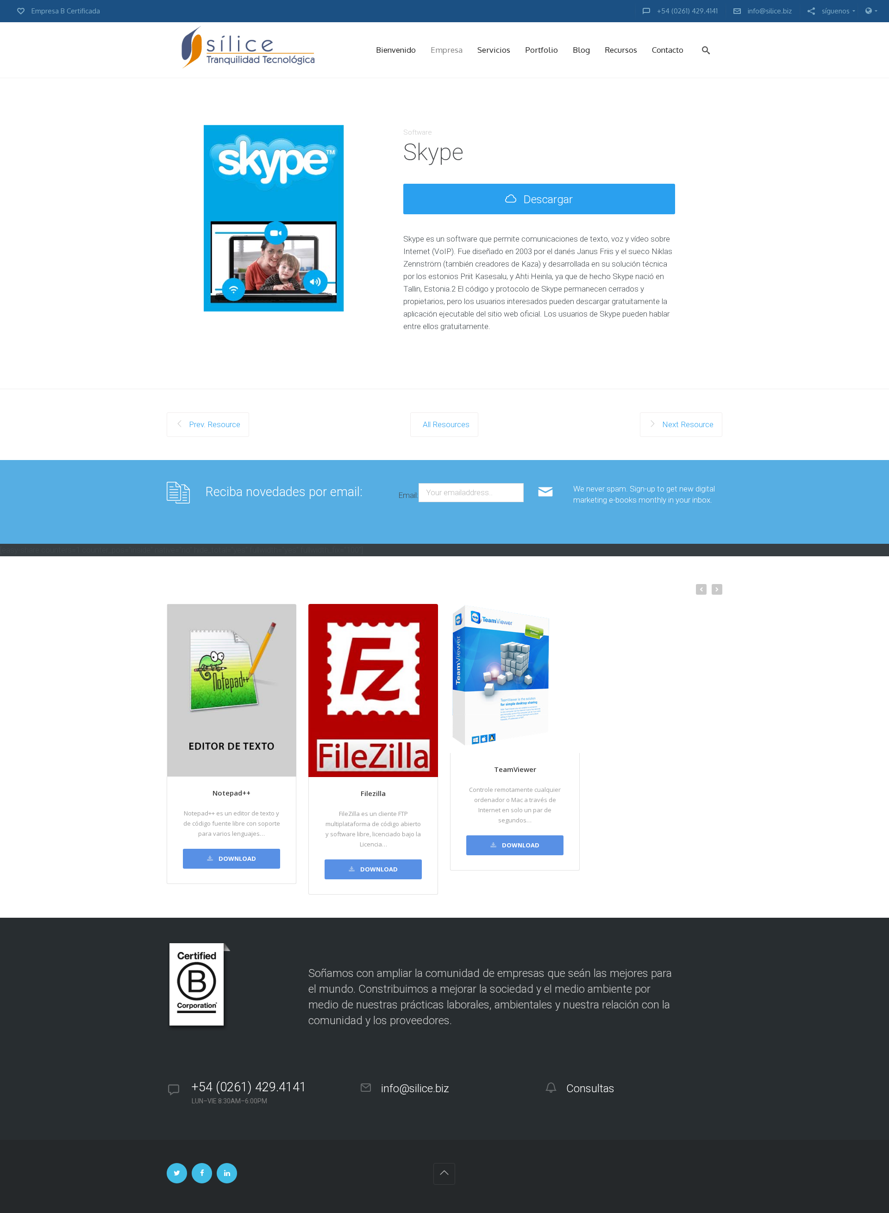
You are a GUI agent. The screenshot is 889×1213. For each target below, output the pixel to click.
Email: (408, 495)
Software (417, 132)
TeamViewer (515, 769)
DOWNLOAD (236, 858)
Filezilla (373, 793)
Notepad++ (231, 792)
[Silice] (248, 50)
